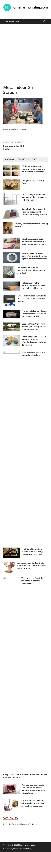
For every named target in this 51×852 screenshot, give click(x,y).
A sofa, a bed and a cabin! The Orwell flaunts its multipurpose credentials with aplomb (33, 789)
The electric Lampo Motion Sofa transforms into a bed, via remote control (34, 313)
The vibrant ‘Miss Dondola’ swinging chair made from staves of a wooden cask (33, 803)
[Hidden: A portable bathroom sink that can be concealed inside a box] (11, 283)
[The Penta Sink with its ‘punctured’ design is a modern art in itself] (9, 268)
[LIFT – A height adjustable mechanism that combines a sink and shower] (11, 194)
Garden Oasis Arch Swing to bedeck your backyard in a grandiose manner (34, 326)
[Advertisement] (25, 55)
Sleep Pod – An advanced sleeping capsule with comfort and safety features (35, 212)
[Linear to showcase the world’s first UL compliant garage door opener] (9, 296)
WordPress (17, 849)
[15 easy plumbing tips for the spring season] (8, 224)
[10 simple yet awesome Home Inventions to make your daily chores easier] (11, 166)
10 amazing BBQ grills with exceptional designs (34, 353)
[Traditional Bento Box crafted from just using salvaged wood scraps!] (11, 549)
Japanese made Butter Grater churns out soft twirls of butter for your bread (31, 565)
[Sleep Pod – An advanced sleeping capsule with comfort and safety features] (11, 209)
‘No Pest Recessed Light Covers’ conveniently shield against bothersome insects (34, 256)
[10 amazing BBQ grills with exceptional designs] (11, 352)
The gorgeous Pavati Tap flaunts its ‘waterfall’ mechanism (32, 581)
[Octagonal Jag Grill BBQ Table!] (11, 180)
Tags (34, 159)
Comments (23, 159)
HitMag (29, 849)
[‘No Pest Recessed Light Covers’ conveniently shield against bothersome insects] (11, 253)
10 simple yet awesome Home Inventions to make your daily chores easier (33, 169)
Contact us (33, 824)
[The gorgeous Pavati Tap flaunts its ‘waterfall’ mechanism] (11, 578)
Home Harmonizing (26, 845)
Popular (9, 159)
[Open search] (44, 21)
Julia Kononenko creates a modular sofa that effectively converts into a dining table (34, 340)
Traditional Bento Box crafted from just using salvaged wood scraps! (32, 551)
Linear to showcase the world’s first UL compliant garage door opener (32, 298)
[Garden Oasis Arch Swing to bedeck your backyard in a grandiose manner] (11, 324)
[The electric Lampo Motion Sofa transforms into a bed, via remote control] (11, 311)
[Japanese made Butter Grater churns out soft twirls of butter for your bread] (9, 563)
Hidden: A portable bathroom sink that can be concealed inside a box (34, 285)
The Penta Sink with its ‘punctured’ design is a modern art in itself (30, 270)
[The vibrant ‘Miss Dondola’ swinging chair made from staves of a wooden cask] (11, 800)
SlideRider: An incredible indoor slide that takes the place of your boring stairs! (34, 241)
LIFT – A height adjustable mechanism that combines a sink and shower (34, 197)
